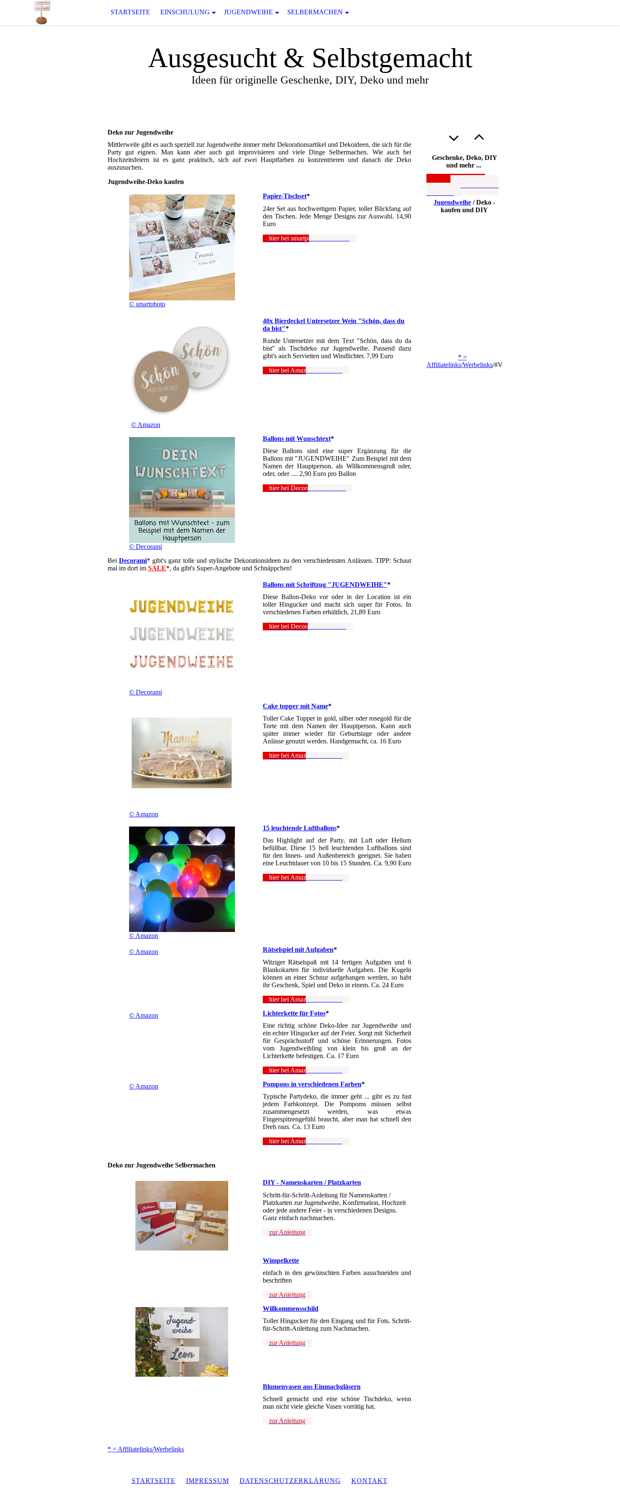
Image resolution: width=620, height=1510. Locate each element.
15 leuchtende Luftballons (300, 828)
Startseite (130, 12)
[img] (42, 12)
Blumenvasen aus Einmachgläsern (312, 1386)
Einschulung (185, 12)
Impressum (207, 1480)
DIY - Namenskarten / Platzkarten (312, 1182)
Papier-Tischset (285, 196)
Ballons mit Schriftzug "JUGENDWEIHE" (325, 584)
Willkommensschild (290, 1308)
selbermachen (315, 12)
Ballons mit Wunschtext (297, 438)
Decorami (133, 560)
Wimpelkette (281, 1260)
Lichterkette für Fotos (294, 1013)
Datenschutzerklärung (290, 1480)
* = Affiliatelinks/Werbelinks (146, 1449)
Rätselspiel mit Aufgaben (298, 949)
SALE (157, 568)
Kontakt (369, 1480)
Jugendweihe (248, 12)
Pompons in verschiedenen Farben (312, 1084)
